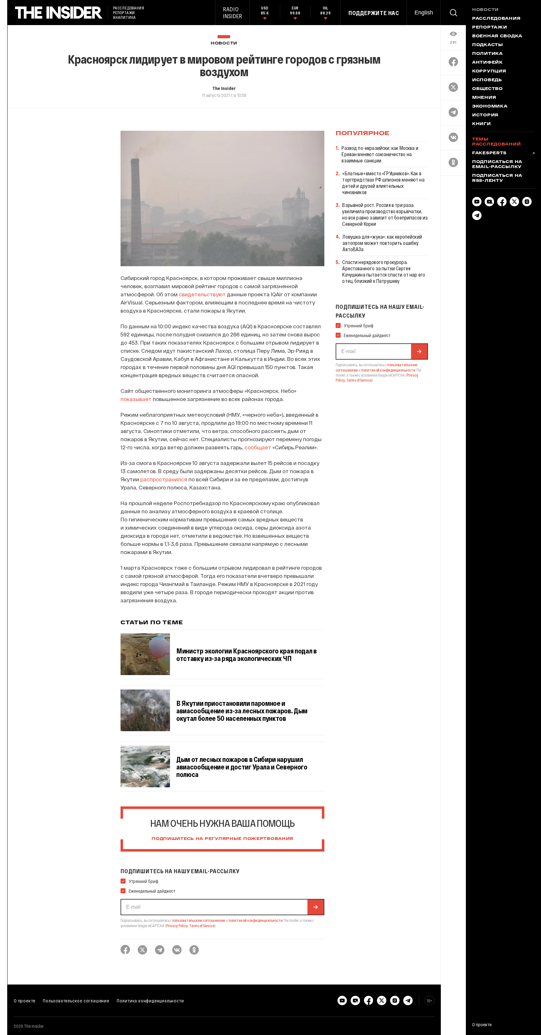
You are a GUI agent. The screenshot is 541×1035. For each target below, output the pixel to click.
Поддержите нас (373, 12)
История (485, 115)
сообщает (258, 447)
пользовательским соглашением (198, 920)
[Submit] (315, 907)
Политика (487, 54)
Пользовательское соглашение (76, 1000)
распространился (163, 479)
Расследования (496, 19)
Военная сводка (497, 36)
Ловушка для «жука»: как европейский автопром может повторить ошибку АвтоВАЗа (382, 243)
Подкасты (487, 45)
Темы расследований (496, 142)
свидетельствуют (202, 294)
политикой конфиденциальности (256, 920)
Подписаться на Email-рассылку (497, 164)
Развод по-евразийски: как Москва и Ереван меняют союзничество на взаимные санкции (380, 154)
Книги (481, 124)
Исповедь (487, 80)
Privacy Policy (177, 925)
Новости (224, 43)
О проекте (24, 1000)
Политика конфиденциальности (150, 1000)
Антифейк (487, 63)
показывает (136, 399)
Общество (487, 89)
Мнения (484, 98)
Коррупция (489, 71)
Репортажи (489, 27)
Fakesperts (489, 153)
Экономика (489, 106)
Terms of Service (201, 925)
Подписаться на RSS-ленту (497, 178)
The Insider (224, 88)
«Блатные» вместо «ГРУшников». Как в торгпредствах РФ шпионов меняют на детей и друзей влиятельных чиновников (383, 182)
